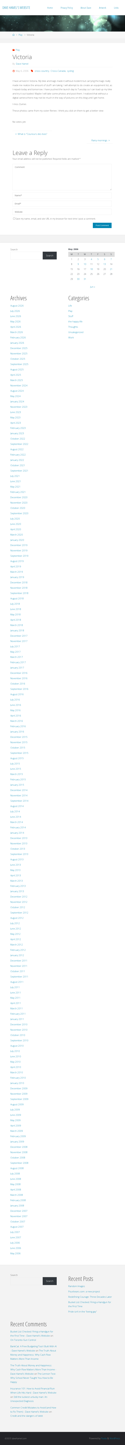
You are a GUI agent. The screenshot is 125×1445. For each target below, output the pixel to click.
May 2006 (15, 1253)
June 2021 (15, 481)
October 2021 (17, 465)
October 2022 (17, 438)
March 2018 (16, 625)
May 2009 (15, 1120)
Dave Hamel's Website (16, 7)
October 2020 (17, 507)
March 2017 (16, 656)
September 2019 (19, 555)
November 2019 (18, 550)
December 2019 (18, 545)
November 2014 (18, 795)
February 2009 (18, 1136)
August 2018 (17, 598)
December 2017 (18, 635)
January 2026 (17, 342)
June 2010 (15, 1056)
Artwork (102, 7)
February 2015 (18, 779)
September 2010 (19, 1040)
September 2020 (19, 513)
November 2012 (18, 901)
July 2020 (15, 518)
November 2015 (18, 742)
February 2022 (18, 454)
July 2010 (15, 1051)
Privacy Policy (67, 7)
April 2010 (15, 1067)
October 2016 (17, 683)
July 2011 (15, 987)
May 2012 (15, 933)
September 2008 (19, 1162)
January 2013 (17, 891)
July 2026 (15, 310)
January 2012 (17, 955)
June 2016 (15, 704)
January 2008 (17, 1205)
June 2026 (15, 316)
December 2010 (18, 1024)
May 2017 (15, 651)
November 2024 (18, 385)
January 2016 (17, 731)
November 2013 (18, 843)
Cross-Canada (58, 70)
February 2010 (18, 1077)
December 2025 (18, 348)
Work (71, 337)
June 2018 (15, 609)
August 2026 (17, 305)
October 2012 (17, 907)
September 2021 (19, 470)
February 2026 (18, 337)
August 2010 (17, 1045)
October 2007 (17, 1221)
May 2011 (15, 997)
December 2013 (18, 838)
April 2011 (15, 1003)
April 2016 (15, 715)
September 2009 (19, 1099)
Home (50, 7)
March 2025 (16, 380)
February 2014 (18, 827)
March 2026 (16, 332)
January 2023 (17, 433)
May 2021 (15, 486)
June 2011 (15, 992)
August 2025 (17, 369)
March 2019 (16, 571)
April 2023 (15, 422)
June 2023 (15, 412)
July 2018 (15, 603)
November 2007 (18, 1216)
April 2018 (15, 619)
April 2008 (15, 1189)
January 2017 (17, 667)
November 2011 (18, 965)
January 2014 (17, 832)
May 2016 (15, 710)
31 (85, 279)
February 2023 (18, 427)
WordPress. (114, 1438)
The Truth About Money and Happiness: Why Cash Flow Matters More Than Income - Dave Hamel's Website (33, 1369)
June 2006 (15, 1248)
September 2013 (19, 854)
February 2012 (18, 949)
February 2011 (18, 1013)
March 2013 (16, 880)
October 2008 (17, 1157)
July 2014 (15, 811)
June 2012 (15, 928)
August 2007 (17, 1226)
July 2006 (15, 1242)
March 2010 (16, 1072)
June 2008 (15, 1178)
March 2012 (16, 944)
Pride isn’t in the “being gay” (82, 1311)
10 (85, 264)
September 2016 (19, 688)
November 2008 (18, 1152)
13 (104, 264)
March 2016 (16, 720)
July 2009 (15, 1109)
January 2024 (17, 401)
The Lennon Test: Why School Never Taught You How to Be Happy (33, 1378)
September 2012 (19, 912)
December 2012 (18, 896)
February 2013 (18, 885)
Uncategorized (75, 332)
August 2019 (17, 561)
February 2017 (18, 662)
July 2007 (15, 1232)
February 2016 (18, 726)
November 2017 (18, 641)
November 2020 (18, 502)
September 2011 (19, 976)
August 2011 (17, 981)
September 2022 (19, 443)
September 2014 (19, 800)
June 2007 (15, 1237)
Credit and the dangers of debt (26, 1415)
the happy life (75, 321)
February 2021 (18, 491)
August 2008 (17, 1168)
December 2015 (18, 736)
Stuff (70, 316)
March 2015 (16, 774)
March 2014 (16, 822)
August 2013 (17, 859)
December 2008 (18, 1146)
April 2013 (15, 875)
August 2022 (17, 449)
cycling (70, 70)
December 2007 (18, 1210)
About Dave (86, 7)
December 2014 (18, 790)
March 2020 (16, 534)
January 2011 (17, 1019)
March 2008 (16, 1194)
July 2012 (15, 923)
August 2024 (17, 390)
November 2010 (18, 1029)
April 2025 (15, 374)
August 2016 (17, 694)
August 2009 (17, 1104)
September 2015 (19, 752)
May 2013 (15, 870)
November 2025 (18, 353)
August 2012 (17, 917)
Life (70, 305)
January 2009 (17, 1141)
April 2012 (15, 939)
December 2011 (18, 960)
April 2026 (15, 326)
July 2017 (15, 646)
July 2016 (15, 699)
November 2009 (18, 1093)
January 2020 (17, 539)
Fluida (103, 1438)
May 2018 (15, 614)
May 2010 (15, 1061)
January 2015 (17, 784)
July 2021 (15, 475)
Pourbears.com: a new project (84, 1291)
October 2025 (17, 358)
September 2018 (19, 593)
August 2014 (17, 806)
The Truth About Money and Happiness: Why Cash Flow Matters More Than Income (33, 1354)
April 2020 (15, 529)
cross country (42, 70)
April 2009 (15, 1125)
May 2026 (15, 321)
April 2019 (15, 566)
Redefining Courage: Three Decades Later (90, 1296)
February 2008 (18, 1200)
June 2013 (15, 864)
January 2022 (17, 459)
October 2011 (17, 971)
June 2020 (15, 523)
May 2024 (15, 396)
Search (14, 249)
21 (111, 269)
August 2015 (17, 758)
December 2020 (18, 497)
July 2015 (15, 763)
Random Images (76, 1286)
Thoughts (73, 326)
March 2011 (16, 1008)
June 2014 (15, 816)
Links (116, 7)
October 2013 (17, 848)
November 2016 (18, 678)
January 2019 (17, 577)
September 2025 (19, 364)
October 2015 (17, 747)
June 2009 (15, 1114)
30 (78, 279)
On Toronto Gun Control (23, 1339)
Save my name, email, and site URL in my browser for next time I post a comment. (56, 218)
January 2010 (17, 1083)
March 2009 (16, 1130)
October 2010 (17, 1035)
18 (91, 269)
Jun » (92, 286)
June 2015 (15, 768)
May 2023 (15, 417)
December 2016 (18, 672)
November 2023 (18, 406)
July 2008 (15, 1173)
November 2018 (18, 587)
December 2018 (18, 582)
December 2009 (18, 1088)
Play (20, 34)
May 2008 (15, 1184)
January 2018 (17, 630)
